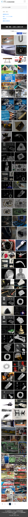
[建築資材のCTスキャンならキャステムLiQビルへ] (21, 403)
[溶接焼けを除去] (5, 439)
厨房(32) (4, 18)
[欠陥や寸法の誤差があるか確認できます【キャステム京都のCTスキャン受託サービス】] (20, 156)
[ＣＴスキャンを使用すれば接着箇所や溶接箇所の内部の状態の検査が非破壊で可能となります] (20, 284)
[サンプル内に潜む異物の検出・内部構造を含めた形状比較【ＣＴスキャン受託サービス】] (21, 147)
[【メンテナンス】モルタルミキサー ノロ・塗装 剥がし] (20, 467)
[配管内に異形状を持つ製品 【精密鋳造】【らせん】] (9, 233)
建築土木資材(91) (6, 21)
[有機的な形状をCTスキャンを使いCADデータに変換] (20, 185)
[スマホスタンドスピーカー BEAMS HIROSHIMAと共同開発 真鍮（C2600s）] (20, 60)
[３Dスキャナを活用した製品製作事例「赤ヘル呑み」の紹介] (8, 255)
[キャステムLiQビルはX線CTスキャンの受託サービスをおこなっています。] (19, 366)
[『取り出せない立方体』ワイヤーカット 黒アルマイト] (22, 69)
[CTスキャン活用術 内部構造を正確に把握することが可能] (20, 385)
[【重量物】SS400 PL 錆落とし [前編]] (20, 474)
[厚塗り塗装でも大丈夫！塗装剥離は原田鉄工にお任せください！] (20, 85)
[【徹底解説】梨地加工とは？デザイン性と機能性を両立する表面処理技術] (20, 104)
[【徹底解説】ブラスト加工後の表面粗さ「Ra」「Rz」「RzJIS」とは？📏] (9, 115)
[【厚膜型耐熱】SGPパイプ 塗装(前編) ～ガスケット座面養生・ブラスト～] (7, 482)
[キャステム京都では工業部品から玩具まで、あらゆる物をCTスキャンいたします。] (8, 329)
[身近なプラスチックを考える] (19, 221)
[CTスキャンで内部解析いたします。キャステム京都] (20, 263)
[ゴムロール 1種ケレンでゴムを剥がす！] (20, 482)
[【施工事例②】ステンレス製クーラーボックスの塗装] (8, 93)
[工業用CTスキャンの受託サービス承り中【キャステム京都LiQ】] (20, 338)
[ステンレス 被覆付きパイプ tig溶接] (7, 40)
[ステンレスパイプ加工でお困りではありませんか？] (8, 50)
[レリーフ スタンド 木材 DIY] (19, 413)
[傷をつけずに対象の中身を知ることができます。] (7, 394)
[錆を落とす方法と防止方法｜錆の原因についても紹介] (6, 498)
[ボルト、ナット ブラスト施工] (18, 459)
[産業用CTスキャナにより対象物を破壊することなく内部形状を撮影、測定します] (20, 176)
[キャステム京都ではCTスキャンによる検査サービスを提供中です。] (20, 319)
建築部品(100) (6, 14)
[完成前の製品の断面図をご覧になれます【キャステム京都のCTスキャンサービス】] (20, 301)
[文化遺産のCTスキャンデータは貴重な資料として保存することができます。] (21, 329)
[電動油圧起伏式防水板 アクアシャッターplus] (8, 431)
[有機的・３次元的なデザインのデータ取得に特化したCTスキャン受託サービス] (7, 310)
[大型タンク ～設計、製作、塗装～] (5, 459)
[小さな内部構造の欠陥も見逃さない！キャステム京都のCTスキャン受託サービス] (19, 137)
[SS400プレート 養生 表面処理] (7, 467)
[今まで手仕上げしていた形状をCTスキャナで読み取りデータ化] (7, 301)
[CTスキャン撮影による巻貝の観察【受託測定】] (8, 403)
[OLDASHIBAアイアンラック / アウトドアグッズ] (7, 60)
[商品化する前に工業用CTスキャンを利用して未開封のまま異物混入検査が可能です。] (7, 356)
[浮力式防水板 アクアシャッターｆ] (20, 423)
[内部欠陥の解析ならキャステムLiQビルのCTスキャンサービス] (19, 166)
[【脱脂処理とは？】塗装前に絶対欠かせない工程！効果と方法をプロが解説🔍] (6, 126)
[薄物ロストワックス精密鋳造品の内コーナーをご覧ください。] (19, 126)
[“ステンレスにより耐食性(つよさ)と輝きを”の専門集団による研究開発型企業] (21, 431)
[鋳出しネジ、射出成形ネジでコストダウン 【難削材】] (21, 245)
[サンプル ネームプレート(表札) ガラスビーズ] (8, 78)
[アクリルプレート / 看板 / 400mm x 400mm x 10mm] (21, 50)
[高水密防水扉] (7, 423)
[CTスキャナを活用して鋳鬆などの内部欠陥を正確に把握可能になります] (20, 193)
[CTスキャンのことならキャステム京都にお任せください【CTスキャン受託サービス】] (8, 273)
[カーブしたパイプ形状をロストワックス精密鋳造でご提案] (22, 233)
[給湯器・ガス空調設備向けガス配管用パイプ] (7, 203)
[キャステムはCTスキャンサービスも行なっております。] (7, 376)
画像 (25, 33)
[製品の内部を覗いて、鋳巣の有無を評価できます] (7, 263)
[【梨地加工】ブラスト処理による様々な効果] (21, 93)
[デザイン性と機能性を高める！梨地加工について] (7, 104)
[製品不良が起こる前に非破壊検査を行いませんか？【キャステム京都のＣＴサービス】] (20, 356)
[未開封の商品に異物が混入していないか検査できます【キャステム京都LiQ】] (7, 338)
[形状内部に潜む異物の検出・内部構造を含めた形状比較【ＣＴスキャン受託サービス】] (7, 193)
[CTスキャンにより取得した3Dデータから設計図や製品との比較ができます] (20, 376)
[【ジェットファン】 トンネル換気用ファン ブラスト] (7, 474)
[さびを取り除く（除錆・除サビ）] (18, 439)
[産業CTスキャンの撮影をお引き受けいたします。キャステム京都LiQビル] (7, 284)
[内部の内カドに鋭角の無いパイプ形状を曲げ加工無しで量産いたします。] (6, 137)
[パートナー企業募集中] (23, 447)
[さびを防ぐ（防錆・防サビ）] (9, 447)
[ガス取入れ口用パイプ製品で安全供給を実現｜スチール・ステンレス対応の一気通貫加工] (20, 203)
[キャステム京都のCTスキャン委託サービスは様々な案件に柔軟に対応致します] (8, 293)
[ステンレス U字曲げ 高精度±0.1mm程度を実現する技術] (20, 40)
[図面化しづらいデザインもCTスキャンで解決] (7, 176)
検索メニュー (14, 31)
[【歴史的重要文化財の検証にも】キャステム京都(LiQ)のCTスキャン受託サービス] (6, 166)
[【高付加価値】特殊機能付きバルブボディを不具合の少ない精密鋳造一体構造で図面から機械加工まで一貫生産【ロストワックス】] (8, 245)
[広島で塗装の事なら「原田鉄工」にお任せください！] (8, 490)
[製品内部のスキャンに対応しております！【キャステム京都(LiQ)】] (21, 273)
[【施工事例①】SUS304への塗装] (21, 78)
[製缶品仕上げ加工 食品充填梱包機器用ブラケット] (19, 211)
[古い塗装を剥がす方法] (21, 490)
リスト (20, 33)
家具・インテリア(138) (7, 16)
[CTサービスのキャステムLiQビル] (6, 366)
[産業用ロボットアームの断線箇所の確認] (6, 413)
